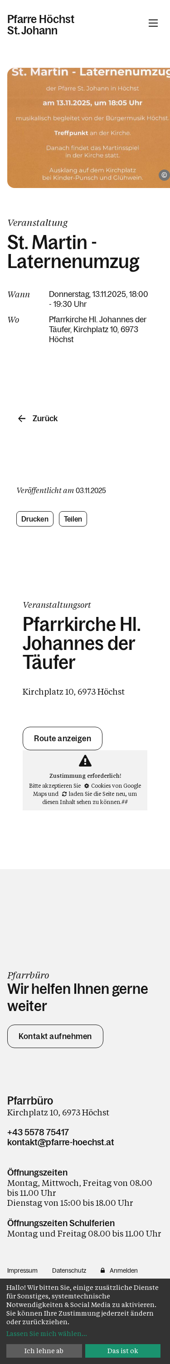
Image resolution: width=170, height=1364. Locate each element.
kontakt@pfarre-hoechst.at (60, 1142)
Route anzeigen (62, 738)
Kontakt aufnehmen (55, 1036)
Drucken (35, 519)
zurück (45, 418)
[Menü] (153, 23)
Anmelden (124, 1270)
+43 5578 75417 (38, 1132)
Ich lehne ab (43, 1350)
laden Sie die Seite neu (97, 793)
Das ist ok (122, 1350)
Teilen (73, 519)
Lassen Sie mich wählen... (46, 1333)
